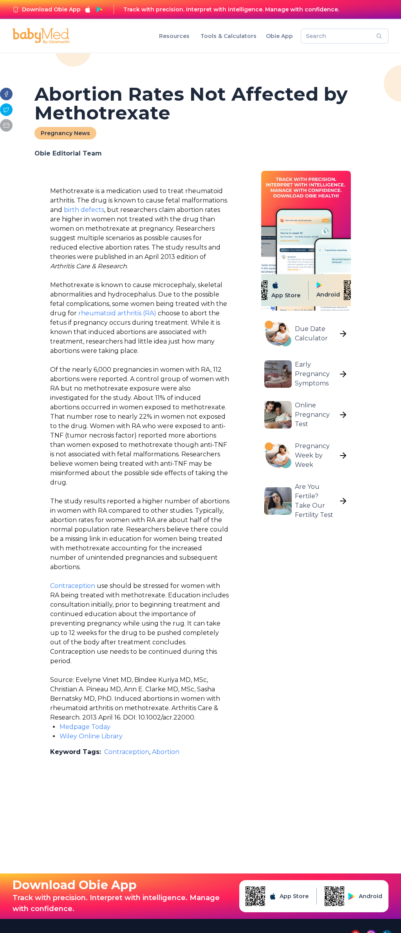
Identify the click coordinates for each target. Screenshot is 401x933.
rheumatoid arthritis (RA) (117, 313)
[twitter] (6, 110)
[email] (6, 125)
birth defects (84, 209)
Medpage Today (85, 726)
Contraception (72, 585)
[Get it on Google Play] (99, 9)
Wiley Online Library (91, 736)
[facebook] (6, 94)
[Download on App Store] (88, 9)
